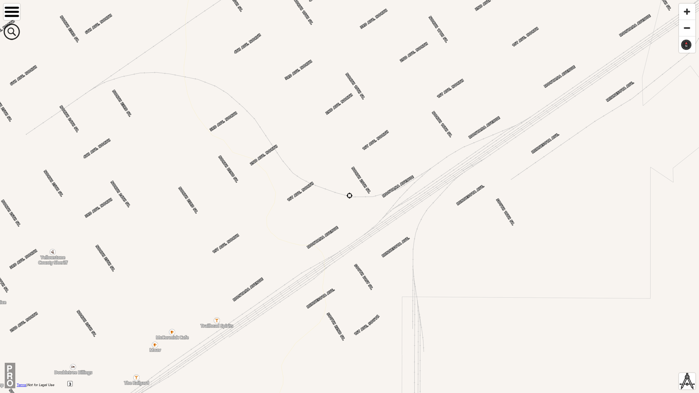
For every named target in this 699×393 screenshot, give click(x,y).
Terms (21, 384)
